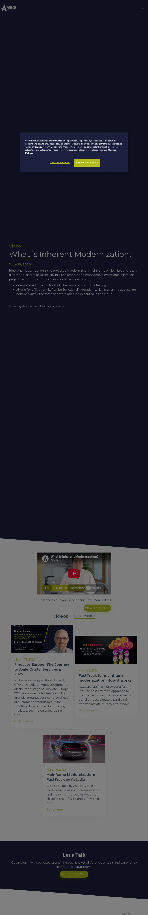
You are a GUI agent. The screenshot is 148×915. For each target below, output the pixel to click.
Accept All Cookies (87, 162)
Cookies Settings (60, 162)
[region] (74, 152)
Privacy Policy (42, 147)
